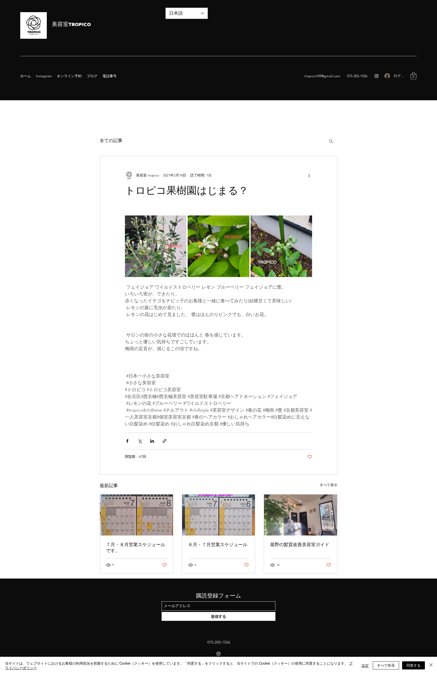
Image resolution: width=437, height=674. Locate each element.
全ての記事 (111, 140)
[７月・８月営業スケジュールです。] (136, 515)
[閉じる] (431, 665)
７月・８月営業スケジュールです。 (135, 547)
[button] (413, 76)
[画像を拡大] (155, 246)
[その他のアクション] (309, 175)
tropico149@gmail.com (322, 76)
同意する (413, 665)
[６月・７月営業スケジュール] (218, 515)
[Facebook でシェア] (127, 441)
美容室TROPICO (71, 25)
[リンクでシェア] (164, 441)
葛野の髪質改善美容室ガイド (299, 544)
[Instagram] (376, 75)
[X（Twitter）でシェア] (139, 441)
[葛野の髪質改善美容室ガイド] (300, 515)
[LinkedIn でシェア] (152, 441)
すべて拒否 (386, 665)
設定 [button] (365, 665)
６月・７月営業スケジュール (217, 544)
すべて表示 (328, 485)
